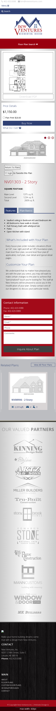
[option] (28, 391)
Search (6, 11)
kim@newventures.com (31, 1)
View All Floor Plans (43, 364)
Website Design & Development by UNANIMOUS (32, 706)
